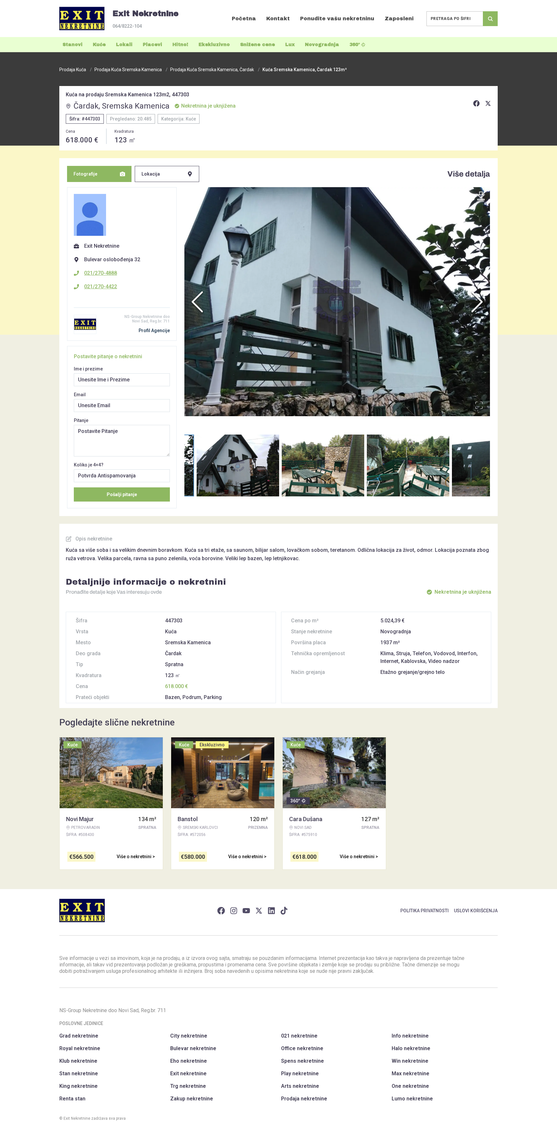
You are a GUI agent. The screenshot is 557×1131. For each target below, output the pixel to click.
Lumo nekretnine (412, 1099)
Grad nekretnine (78, 1036)
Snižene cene (257, 44)
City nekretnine (188, 1036)
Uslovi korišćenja (476, 910)
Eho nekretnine (188, 1061)
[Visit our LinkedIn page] (271, 911)
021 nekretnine (299, 1036)
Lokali (124, 44)
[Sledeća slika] (477, 301)
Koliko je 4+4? (88, 464)
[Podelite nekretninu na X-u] (488, 103)
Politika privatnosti (424, 910)
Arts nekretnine (300, 1086)
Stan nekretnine (78, 1073)
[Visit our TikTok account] (284, 911)
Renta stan (72, 1099)
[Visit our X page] (259, 911)
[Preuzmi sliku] (481, 196)
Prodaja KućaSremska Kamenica (128, 69)
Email (80, 394)
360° (354, 44)
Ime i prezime (88, 368)
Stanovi (73, 44)
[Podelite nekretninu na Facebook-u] (476, 103)
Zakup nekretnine (191, 1099)
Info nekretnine (410, 1036)
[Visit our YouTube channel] (246, 911)
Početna (244, 18)
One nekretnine (410, 1086)
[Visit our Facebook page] (221, 911)
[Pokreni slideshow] (195, 405)
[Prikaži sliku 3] (323, 465)
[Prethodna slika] (197, 301)
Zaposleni (399, 18)
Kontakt (278, 18)
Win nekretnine (410, 1061)
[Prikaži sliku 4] (408, 465)
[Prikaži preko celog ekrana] (479, 405)
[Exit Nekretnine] (81, 18)
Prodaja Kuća (72, 69)
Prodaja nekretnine (304, 1099)
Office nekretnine (302, 1048)
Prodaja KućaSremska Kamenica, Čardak (212, 69)
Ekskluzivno (214, 44)
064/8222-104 (127, 26)
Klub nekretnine (78, 1061)
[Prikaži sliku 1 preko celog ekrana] (337, 301)
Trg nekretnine (188, 1086)
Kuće (99, 44)
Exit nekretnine (188, 1073)
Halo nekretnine (411, 1048)
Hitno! (180, 44)
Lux (290, 44)
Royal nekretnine (79, 1048)
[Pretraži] (490, 18)
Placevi (152, 44)
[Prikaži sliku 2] (238, 465)
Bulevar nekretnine (193, 1048)
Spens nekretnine (302, 1061)
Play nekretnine (300, 1073)
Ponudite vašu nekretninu (337, 18)
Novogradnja (322, 44)
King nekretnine (78, 1086)
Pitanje (81, 420)
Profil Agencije (154, 330)
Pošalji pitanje (122, 494)
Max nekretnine (410, 1073)
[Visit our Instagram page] (234, 911)
